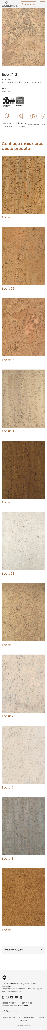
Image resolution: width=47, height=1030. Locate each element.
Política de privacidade (27, 1017)
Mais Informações (14, 950)
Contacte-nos (28, 4)
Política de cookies (9, 1017)
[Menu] (42, 4)
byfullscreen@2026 (23, 1025)
